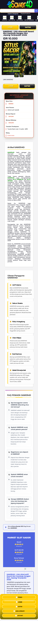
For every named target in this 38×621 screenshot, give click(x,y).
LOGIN (10, 27)
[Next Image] (34, 58)
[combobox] (17, 10)
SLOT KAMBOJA (18, 179)
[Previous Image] (3, 58)
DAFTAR (28, 27)
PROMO (20, 596)
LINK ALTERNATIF (20, 611)
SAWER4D (11, 152)
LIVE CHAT (20, 616)
